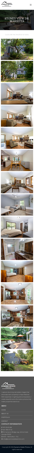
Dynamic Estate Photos (22, 447)
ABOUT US (4, 413)
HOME (3, 410)
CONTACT (4, 421)
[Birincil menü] (31, 5)
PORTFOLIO (5, 417)
